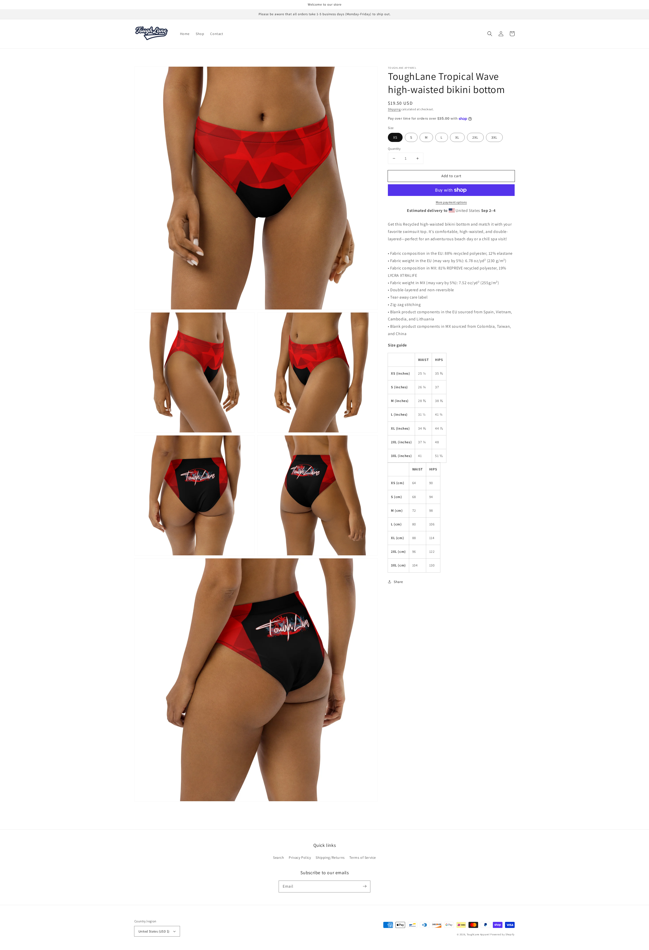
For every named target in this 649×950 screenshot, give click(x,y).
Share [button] (398, 581)
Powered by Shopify (502, 934)
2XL (475, 137)
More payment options (451, 202)
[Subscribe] (364, 886)
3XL (494, 137)
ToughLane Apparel (478, 934)
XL (457, 137)
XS (395, 137)
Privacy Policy (300, 857)
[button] (489, 33)
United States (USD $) (153, 931)
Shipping (394, 109)
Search (278, 857)
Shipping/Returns (330, 857)
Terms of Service (362, 857)
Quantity (394, 149)
